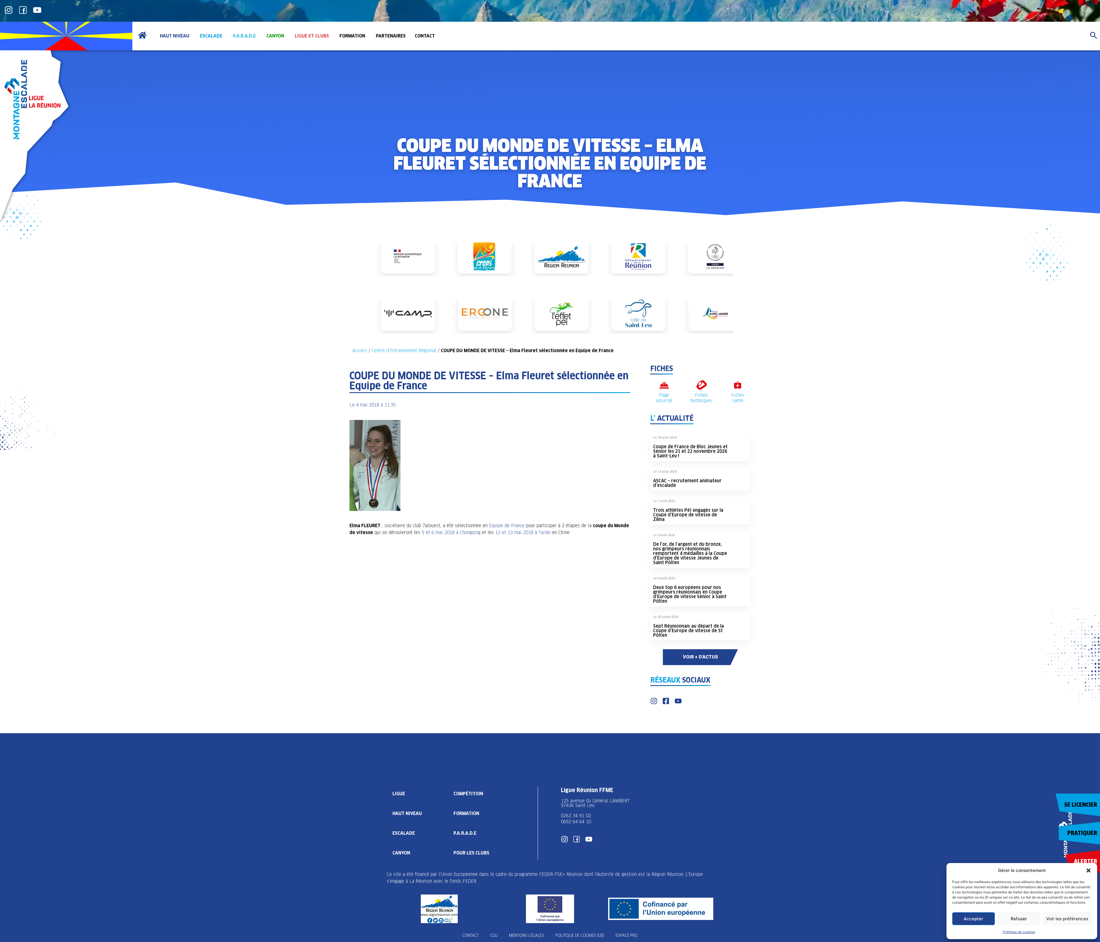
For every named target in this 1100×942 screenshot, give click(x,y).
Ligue (398, 794)
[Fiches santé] (738, 385)
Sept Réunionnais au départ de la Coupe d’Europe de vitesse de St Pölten (688, 630)
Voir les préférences (1067, 918)
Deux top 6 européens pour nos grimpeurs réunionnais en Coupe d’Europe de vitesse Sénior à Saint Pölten (689, 594)
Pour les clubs (471, 853)
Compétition (468, 794)
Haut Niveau (407, 813)
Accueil (359, 351)
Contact (470, 935)
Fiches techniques (701, 398)
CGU (494, 935)
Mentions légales (526, 935)
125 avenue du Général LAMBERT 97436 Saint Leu (596, 803)
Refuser (1019, 918)
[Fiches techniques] (701, 385)
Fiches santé (738, 398)
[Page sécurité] (664, 385)
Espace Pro (627, 935)
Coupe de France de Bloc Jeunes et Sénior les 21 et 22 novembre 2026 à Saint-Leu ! (690, 451)
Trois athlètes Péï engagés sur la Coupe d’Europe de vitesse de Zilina (688, 514)
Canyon (401, 853)
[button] (1088, 870)
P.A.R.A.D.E (464, 833)
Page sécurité (664, 398)
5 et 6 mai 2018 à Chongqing (451, 532)
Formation (466, 813)
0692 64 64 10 (576, 822)
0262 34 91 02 (576, 816)
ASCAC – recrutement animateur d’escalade (687, 483)
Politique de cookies (1019, 932)
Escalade (403, 833)
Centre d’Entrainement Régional (404, 351)
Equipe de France (507, 526)
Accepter (973, 918)
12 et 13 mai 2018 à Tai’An (523, 532)
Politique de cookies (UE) (579, 935)
